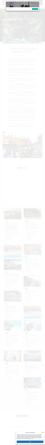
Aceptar (30, 441)
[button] (42, 432)
